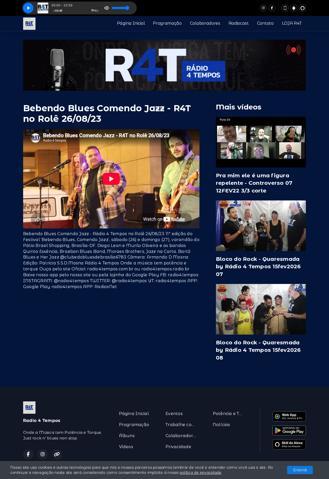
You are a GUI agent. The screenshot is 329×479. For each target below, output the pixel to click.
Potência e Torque (230, 413)
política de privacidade (201, 472)
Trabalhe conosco (183, 424)
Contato (265, 23)
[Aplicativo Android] (293, 8)
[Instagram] (263, 8)
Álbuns (127, 435)
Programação (167, 23)
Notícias (221, 424)
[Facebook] (272, 8)
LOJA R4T (292, 23)
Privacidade (178, 446)
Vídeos (126, 446)
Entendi (300, 470)
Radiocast (239, 23)
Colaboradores (205, 23)
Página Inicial (131, 23)
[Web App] (285, 8)
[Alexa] (302, 8)
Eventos (174, 413)
